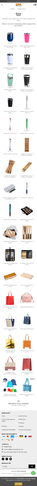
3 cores (27, 391)
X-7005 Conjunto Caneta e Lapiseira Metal (10, 198)
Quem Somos (22, 416)
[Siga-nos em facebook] (7, 459)
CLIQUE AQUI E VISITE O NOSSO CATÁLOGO (18, 1)
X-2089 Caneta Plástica (10, 219)
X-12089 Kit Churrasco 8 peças (10, 242)
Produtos (21, 423)
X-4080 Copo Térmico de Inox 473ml (27, 46)
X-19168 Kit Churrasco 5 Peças (10, 286)
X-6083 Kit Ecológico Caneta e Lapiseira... (27, 154)
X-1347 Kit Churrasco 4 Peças (27, 286)
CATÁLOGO (22, 419)
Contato (20, 426)
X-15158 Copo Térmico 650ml (10, 90)
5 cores (10, 65)
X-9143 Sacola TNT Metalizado (10, 351)
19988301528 (8, 447)
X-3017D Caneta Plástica (10, 154)
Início (3, 416)
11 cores (27, 369)
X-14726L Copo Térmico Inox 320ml (10, 46)
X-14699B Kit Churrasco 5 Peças (10, 264)
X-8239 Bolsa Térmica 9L (27, 307)
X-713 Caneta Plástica (27, 197)
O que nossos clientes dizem (8, 420)
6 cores (10, 43)
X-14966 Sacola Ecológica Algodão (10, 373)
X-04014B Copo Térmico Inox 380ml (10, 68)
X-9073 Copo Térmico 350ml (10, 112)
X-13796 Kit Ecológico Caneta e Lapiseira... (10, 176)
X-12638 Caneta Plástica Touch (27, 112)
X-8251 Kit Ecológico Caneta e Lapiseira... (27, 176)
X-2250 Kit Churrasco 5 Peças (27, 264)
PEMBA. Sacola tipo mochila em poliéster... (10, 395)
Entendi (18, 484)
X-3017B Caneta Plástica (27, 133)
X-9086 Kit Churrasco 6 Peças (27, 242)
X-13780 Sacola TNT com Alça (27, 351)
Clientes (4, 426)
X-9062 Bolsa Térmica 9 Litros (10, 329)
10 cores (27, 108)
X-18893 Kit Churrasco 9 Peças (27, 220)
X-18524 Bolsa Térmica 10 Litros (27, 395)
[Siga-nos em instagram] (3, 459)
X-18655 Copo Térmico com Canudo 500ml (27, 68)
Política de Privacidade (8, 430)
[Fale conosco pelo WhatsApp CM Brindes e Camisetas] (33, 473)
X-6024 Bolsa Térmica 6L (27, 329)
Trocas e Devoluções (24, 430)
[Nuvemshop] (18, 471)
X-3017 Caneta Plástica (10, 133)
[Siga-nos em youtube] (10, 459)
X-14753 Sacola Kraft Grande (27, 373)
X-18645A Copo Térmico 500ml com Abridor (27, 90)
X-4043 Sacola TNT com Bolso (10, 307)
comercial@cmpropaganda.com (13, 449)
